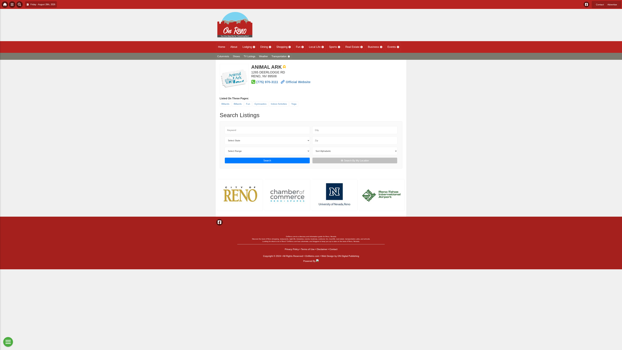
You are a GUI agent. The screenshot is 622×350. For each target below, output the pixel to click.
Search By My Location (356, 160)
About (233, 46)
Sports (333, 46)
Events (391, 46)
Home (221, 46)
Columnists (223, 56)
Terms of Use (308, 249)
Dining (264, 46)
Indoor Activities (279, 104)
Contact (600, 4)
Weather (263, 56)
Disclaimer (322, 249)
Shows (236, 56)
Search (267, 160)
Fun (298, 46)
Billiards (225, 104)
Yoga (293, 104)
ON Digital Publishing (348, 256)
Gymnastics (260, 104)
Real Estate (352, 46)
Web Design (327, 256)
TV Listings (249, 56)
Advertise (612, 4)
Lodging (247, 46)
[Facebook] (586, 4)
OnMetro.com (312, 256)
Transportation (279, 56)
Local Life (315, 46)
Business (373, 46)
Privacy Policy (292, 249)
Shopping (282, 46)
